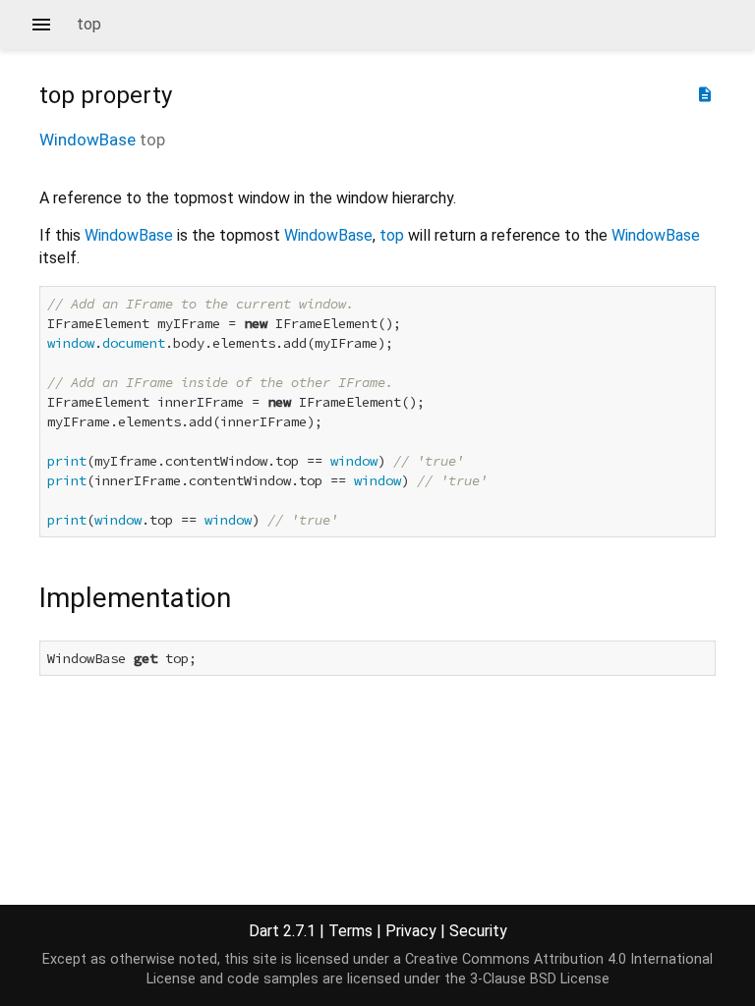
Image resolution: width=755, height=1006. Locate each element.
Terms (350, 931)
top (391, 235)
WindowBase (87, 139)
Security (478, 931)
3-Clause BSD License (540, 979)
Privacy (410, 931)
